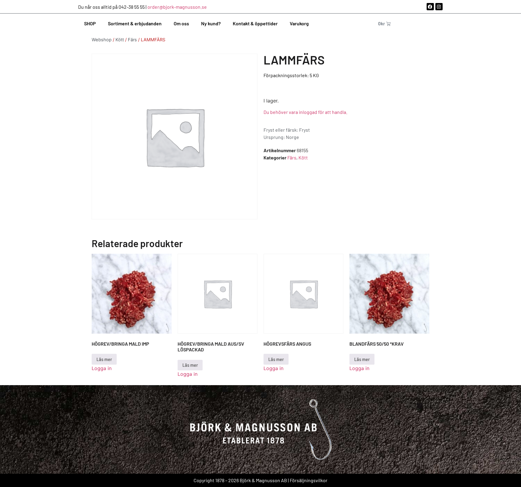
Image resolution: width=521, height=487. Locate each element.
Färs (132, 39)
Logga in (102, 368)
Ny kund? (211, 23)
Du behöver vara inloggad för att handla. (305, 112)
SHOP (90, 23)
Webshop (102, 39)
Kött (119, 39)
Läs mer (104, 359)
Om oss (181, 23)
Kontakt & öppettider (255, 23)
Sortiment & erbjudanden (135, 23)
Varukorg (299, 23)
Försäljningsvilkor (308, 480)
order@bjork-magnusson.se (177, 7)
